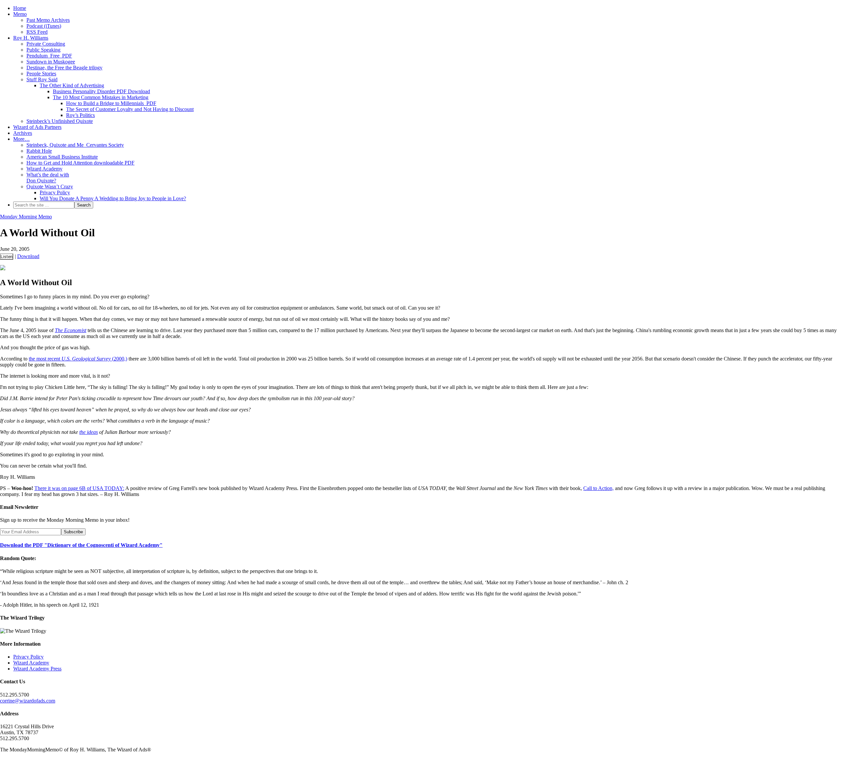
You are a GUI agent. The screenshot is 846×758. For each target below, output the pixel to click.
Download (28, 256)
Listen (7, 256)
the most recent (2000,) (78, 358)
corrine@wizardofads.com (27, 700)
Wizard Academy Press (37, 668)
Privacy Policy (28, 657)
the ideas (88, 432)
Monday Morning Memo (26, 216)
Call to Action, (598, 488)
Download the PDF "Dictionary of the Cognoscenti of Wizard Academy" (81, 545)
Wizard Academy (31, 662)
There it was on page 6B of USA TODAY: (79, 488)
